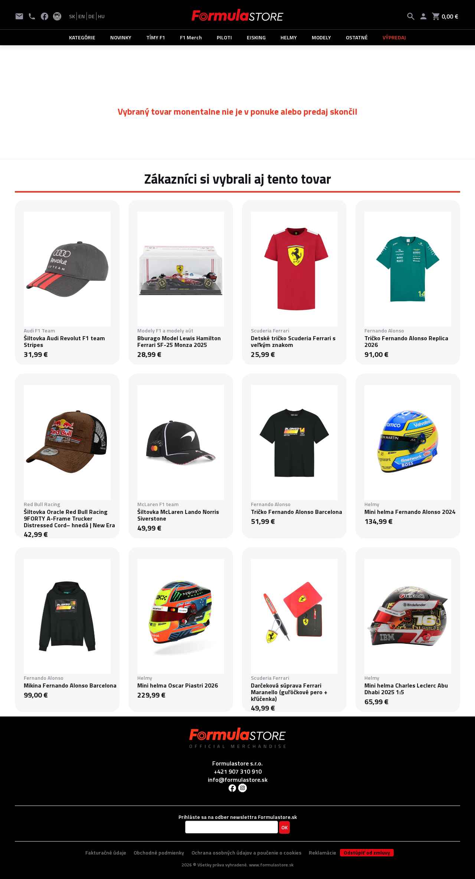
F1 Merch (191, 37)
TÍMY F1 (155, 37)
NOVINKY (120, 37)
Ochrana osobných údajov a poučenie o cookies (246, 852)
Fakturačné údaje (105, 852)
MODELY (321, 37)
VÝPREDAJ (394, 37)
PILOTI (224, 37)
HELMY (289, 37)
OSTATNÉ (357, 37)
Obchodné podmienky (159, 852)
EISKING (256, 37)
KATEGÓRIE (82, 37)
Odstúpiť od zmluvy (367, 852)
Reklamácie (322, 852)
